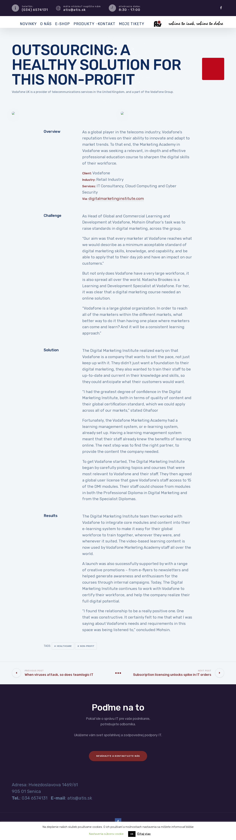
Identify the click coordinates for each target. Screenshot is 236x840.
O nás (46, 24)
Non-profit (87, 646)
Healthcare (64, 646)
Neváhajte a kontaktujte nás (118, 756)
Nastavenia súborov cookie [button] (106, 834)
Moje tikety (131, 24)
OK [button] (131, 834)
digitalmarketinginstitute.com (116, 198)
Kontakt (106, 24)
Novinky (28, 24)
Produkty (84, 24)
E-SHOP (62, 24)
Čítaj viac (144, 834)
